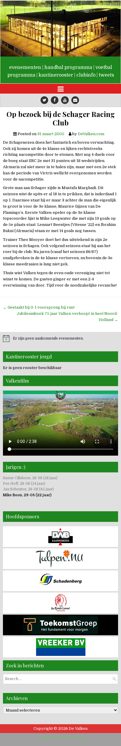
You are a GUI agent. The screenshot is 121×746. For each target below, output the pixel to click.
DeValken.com (91, 134)
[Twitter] (44, 100)
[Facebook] (54, 100)
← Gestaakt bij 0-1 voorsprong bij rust (39, 307)
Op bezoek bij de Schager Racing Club (60, 118)
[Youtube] (65, 100)
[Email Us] (75, 100)
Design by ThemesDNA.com (61, 737)
